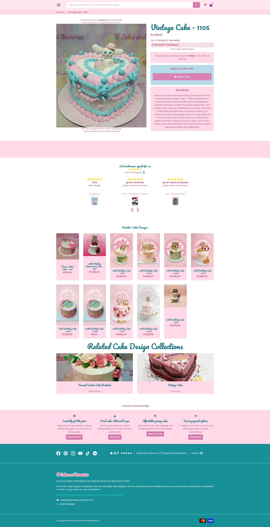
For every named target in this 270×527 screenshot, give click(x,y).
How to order (155, 433)
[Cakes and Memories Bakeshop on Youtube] (80, 454)
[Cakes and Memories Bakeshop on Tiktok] (88, 454)
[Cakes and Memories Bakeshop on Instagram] (73, 454)
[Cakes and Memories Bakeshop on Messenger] (95, 454)
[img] (135, 169)
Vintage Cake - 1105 (77, 12)
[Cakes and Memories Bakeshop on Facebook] (58, 454)
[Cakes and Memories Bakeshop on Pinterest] (66, 454)
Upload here (74, 436)
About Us (115, 436)
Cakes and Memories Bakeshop (85, 520)
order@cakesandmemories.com (75, 499)
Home (60, 12)
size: (165, 40)
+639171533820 (66, 504)
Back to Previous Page (135, 405)
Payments (195, 436)
